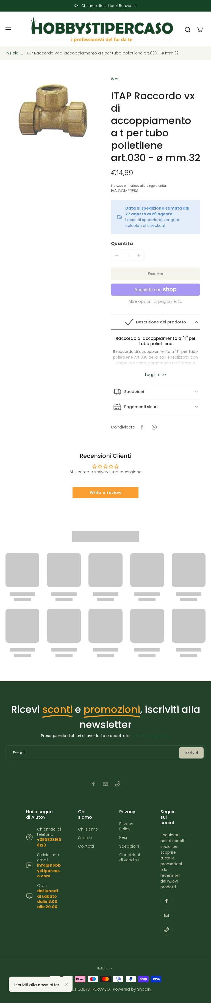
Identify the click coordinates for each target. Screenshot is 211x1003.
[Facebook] (93, 784)
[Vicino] (66, 985)
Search (85, 837)
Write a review (105, 492)
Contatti (86, 846)
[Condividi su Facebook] (142, 427)
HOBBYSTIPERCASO (92, 989)
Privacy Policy (126, 826)
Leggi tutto (155, 374)
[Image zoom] (52, 111)
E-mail (19, 752)
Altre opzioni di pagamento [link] (155, 301)
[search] (187, 29)
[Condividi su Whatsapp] (154, 427)
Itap (114, 79)
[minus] (116, 255)
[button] (155, 274)
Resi (123, 837)
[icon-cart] (199, 29)
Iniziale (12, 53)
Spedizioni (129, 846)
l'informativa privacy (150, 735)
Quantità (122, 243)
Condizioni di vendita (129, 857)
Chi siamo (88, 829)
